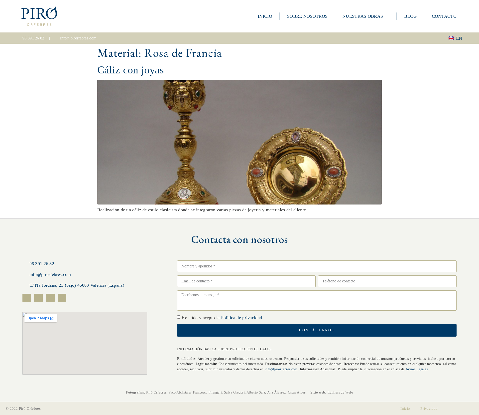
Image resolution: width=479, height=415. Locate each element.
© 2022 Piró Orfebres (23, 409)
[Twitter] (50, 298)
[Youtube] (62, 298)
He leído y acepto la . (222, 317)
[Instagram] (38, 298)
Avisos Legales (417, 369)
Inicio (405, 409)
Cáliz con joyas (130, 70)
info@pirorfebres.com (281, 369)
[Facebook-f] (26, 298)
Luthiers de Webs (339, 392)
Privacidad (429, 409)
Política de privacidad (241, 317)
